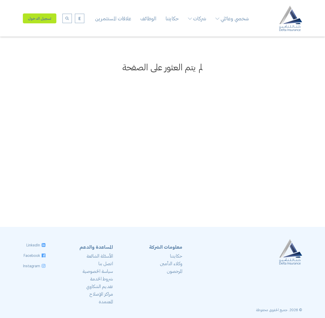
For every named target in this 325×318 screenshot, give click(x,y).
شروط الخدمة (101, 278)
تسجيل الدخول (39, 18)
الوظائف (148, 18)
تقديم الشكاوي (99, 286)
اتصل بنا (106, 263)
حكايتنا (172, 18)
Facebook (32, 256)
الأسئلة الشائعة (100, 256)
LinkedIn (33, 245)
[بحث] (67, 18)
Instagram (31, 266)
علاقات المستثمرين (113, 18)
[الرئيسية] (290, 29)
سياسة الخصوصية (98, 271)
